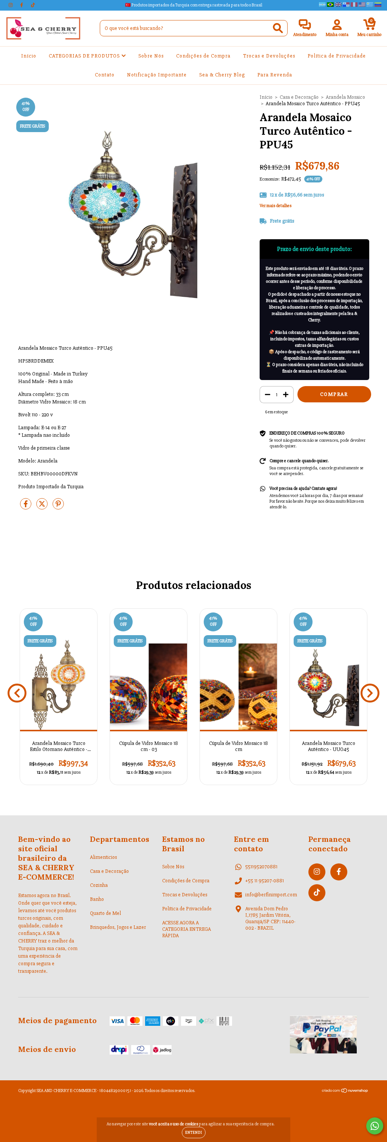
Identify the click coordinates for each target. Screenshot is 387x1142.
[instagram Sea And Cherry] (11, 5)
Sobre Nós (151, 56)
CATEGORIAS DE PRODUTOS (85, 56)
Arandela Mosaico (345, 97)
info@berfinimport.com (271, 894)
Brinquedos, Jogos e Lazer (118, 927)
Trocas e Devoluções (269, 56)
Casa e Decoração (299, 97)
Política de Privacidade (337, 56)
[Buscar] (278, 28)
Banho (97, 899)
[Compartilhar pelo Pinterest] (58, 507)
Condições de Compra (203, 56)
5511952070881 (261, 866)
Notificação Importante (157, 75)
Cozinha (99, 885)
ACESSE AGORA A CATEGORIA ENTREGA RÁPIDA (186, 929)
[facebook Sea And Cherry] (22, 5)
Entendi (193, 1132)
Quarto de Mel (105, 913)
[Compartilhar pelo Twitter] (42, 507)
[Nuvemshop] (345, 1092)
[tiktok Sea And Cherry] (33, 5)
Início (28, 56)
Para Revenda (274, 75)
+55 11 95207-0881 (264, 880)
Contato (105, 75)
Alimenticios (103, 857)
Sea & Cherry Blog (222, 75)
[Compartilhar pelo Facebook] (26, 507)
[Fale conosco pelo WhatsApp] (374, 1125)
